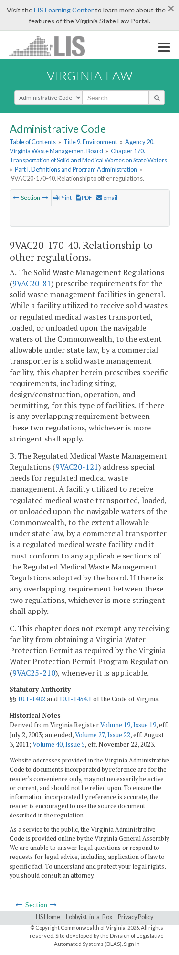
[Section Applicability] (16, 197)
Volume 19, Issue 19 (128, 724)
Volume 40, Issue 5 (58, 744)
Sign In (132, 944)
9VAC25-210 (33, 672)
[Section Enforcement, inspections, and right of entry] (45, 197)
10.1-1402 (31, 699)
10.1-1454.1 (75, 699)
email (109, 197)
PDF (86, 197)
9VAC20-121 (76, 466)
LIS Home (48, 917)
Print (65, 197)
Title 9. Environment (90, 142)
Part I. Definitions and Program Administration (76, 169)
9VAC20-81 (31, 283)
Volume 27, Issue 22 (102, 734)
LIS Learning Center (64, 10)
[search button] (157, 97)
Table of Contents (33, 142)
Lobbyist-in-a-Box (89, 917)
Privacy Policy (135, 917)
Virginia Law (90, 75)
